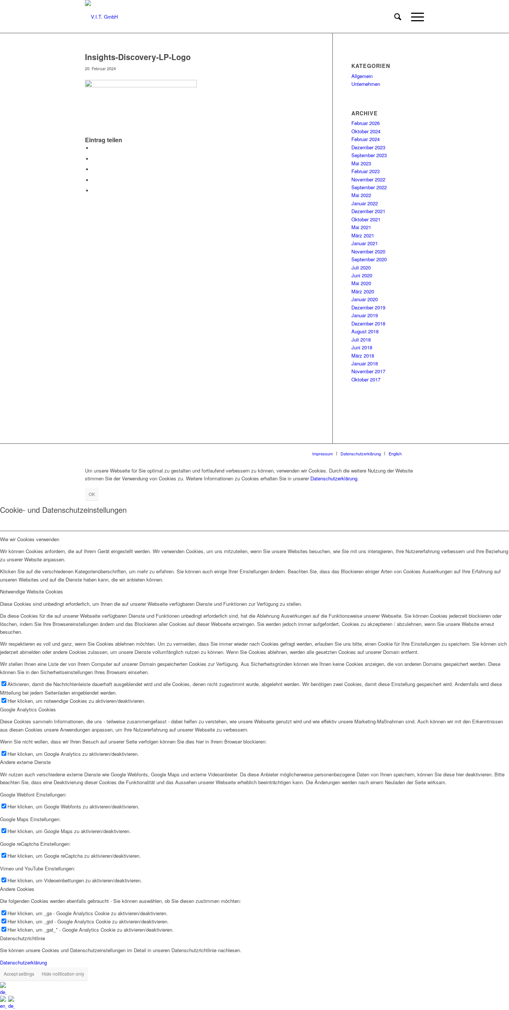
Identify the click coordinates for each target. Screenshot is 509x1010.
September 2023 (369, 155)
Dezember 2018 (368, 323)
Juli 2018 (361, 339)
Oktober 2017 (365, 379)
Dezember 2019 (368, 307)
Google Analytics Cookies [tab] (28, 709)
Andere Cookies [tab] (17, 888)
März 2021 (362, 235)
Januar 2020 (364, 299)
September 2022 (369, 187)
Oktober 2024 (365, 131)
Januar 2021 (364, 243)
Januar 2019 (364, 315)
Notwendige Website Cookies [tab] (31, 591)
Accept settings (19, 973)
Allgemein (362, 76)
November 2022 (368, 179)
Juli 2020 (361, 267)
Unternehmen (365, 83)
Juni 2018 (361, 347)
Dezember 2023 (368, 147)
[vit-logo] (101, 17)
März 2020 (362, 291)
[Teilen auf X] (94, 158)
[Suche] (397, 17)
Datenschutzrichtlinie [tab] (22, 938)
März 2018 (362, 355)
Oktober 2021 (365, 219)
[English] (4, 1005)
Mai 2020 (361, 283)
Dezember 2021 (368, 211)
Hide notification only (63, 973)
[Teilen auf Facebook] (94, 148)
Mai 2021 (361, 227)
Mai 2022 (361, 195)
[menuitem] (397, 17)
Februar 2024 (365, 139)
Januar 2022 (364, 203)
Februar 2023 (365, 171)
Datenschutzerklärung (333, 478)
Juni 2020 (361, 275)
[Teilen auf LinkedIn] (94, 180)
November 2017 (368, 371)
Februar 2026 (365, 123)
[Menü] (415, 17)
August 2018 (365, 331)
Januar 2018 (364, 363)
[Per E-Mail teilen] (94, 190)
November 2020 (368, 251)
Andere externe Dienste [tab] (25, 762)
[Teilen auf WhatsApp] (94, 169)
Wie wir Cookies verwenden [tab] (29, 539)
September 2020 (369, 259)
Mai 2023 (361, 163)
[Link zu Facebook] (418, 453)
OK (92, 494)
